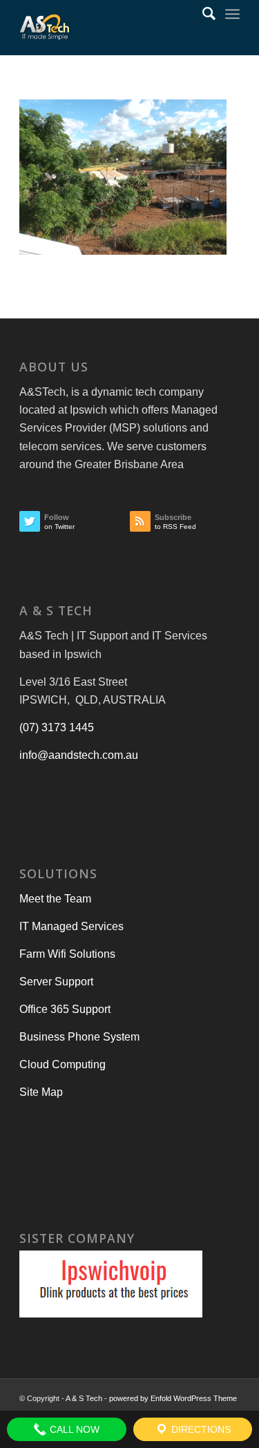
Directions (200, 1429)
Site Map (41, 1092)
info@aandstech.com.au (78, 755)
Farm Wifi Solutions (67, 954)
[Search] (202, 14)
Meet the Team (55, 899)
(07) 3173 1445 (56, 727)
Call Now (73, 1429)
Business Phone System (79, 1037)
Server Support (56, 981)
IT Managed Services (71, 926)
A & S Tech (84, 1398)
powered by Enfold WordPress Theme (173, 1398)
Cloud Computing (62, 1064)
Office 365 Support (65, 1009)
